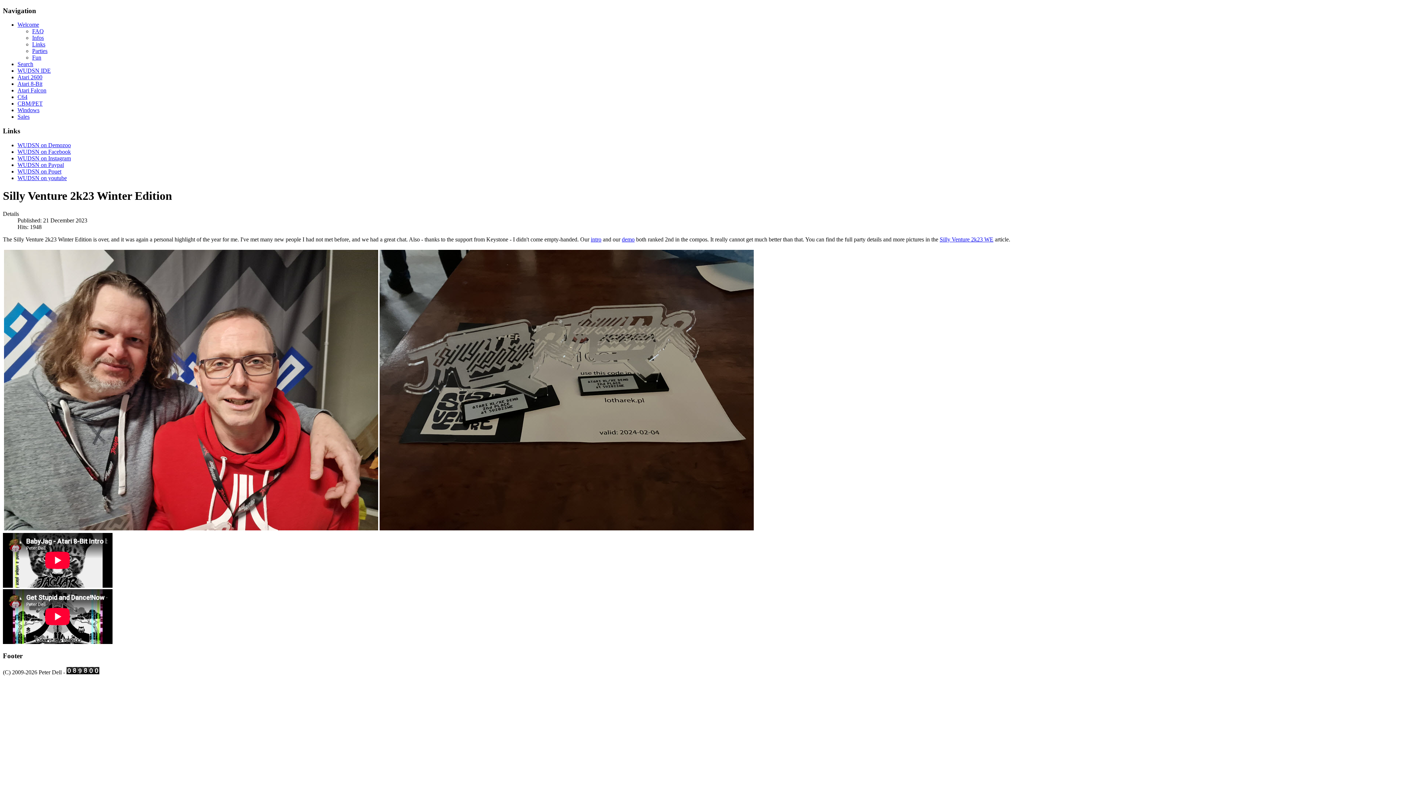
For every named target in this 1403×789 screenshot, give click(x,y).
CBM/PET (30, 103)
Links (38, 44)
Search (25, 64)
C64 (22, 97)
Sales (24, 117)
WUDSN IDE (34, 71)
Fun (36, 57)
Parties (39, 51)
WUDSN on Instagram (44, 158)
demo (628, 239)
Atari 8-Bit (30, 84)
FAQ (38, 31)
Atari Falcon (32, 90)
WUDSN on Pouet (39, 171)
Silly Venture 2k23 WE (966, 239)
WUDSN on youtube (42, 178)
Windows (28, 110)
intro (596, 239)
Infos (38, 38)
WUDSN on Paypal (41, 165)
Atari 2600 (30, 77)
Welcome (28, 25)
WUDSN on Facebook (44, 152)
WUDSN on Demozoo (44, 145)
